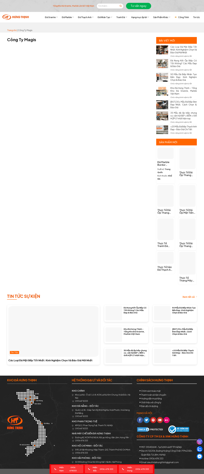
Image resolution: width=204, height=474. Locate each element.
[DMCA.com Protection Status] (150, 429)
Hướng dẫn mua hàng (151, 398)
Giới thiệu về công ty (151, 402)
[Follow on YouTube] (160, 420)
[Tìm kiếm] (121, 6)
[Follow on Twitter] (147, 420)
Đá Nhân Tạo (104, 17)
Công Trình (183, 17)
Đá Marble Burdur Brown (163, 163)
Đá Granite (50, 17)
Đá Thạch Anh (85, 17)
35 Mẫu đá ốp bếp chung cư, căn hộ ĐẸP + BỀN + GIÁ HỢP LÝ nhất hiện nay (183, 115)
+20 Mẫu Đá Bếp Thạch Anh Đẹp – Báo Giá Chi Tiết (183, 128)
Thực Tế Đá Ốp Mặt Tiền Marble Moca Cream (187, 211)
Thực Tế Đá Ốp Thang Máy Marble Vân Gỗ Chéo (187, 173)
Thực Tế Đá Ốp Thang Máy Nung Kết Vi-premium (186, 244)
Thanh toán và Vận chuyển (153, 394)
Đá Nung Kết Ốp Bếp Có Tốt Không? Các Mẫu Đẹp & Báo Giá (183, 63)
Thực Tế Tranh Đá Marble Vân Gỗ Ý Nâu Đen (165, 244)
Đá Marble (67, 17)
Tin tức (196, 17)
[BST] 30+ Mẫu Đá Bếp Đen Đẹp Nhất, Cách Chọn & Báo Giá (183, 104)
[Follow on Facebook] (140, 420)
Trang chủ (12, 30)
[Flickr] (167, 420)
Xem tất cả (188, 296)
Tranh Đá (120, 17)
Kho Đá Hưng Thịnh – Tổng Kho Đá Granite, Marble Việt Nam (183, 91)
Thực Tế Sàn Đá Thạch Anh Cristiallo (165, 268)
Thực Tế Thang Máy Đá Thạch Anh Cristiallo (187, 279)
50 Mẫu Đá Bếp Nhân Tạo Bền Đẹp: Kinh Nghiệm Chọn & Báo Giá (183, 77)
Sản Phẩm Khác (160, 17)
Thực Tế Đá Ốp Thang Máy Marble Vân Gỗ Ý (164, 211)
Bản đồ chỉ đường (149, 406)
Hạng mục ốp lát (139, 17)
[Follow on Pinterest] (153, 420)
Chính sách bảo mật (151, 391)
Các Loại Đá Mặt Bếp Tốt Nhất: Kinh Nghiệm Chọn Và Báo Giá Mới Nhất (183, 49)
